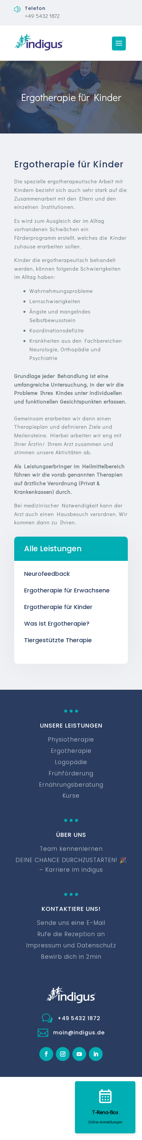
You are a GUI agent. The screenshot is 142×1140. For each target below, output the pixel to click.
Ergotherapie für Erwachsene (67, 590)
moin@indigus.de (79, 1032)
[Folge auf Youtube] (79, 1054)
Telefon (35, 8)
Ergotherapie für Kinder (58, 607)
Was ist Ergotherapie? (56, 623)
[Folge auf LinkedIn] (96, 1054)
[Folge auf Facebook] (46, 1054)
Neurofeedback (47, 574)
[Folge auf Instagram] (63, 1054)
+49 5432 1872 (78, 1018)
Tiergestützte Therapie (58, 640)
